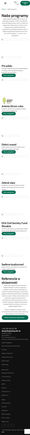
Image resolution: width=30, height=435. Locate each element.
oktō (3, 432)
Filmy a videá (5, 418)
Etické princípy (6, 380)
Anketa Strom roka (12, 106)
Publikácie (5, 410)
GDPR (3, 384)
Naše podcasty (6, 414)
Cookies (4, 388)
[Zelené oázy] (15, 164)
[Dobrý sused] (15, 126)
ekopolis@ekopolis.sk (11, 331)
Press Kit (4, 407)
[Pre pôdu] (15, 47)
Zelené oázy (8, 182)
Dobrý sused (9, 144)
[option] (18, 4)
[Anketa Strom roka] (15, 88)
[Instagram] (6, 425)
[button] (5, 3)
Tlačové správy (6, 403)
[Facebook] (3, 425)
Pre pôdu (7, 66)
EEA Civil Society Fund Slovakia (14, 224)
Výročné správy (6, 376)
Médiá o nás (5, 421)
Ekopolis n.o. (5, 395)
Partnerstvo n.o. (6, 391)
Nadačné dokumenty (8, 373)
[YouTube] (12, 425)
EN (18, 4)
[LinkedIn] (9, 425)
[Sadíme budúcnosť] (15, 246)
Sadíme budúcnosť (13, 264)
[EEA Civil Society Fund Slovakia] (15, 205)
